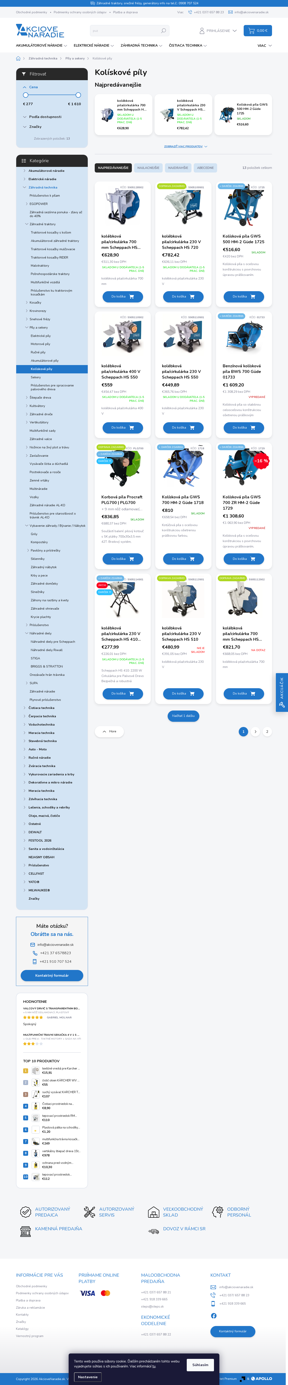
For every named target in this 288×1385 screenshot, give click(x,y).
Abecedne (205, 168)
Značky (34, 899)
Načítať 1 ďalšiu (183, 716)
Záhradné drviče (41, 414)
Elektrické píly (41, 336)
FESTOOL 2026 (40, 840)
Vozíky (34, 497)
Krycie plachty (41, 617)
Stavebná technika (43, 741)
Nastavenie (88, 1377)
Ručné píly (38, 352)
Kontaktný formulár (52, 975)
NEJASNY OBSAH (41, 857)
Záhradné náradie (42, 691)
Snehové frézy (40, 319)
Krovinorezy (38, 311)
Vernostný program (29, 1336)
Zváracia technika (42, 766)
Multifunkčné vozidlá (45, 282)
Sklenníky (38, 559)
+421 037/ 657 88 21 (156, 1292)
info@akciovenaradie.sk (236, 1287)
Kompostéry (39, 542)
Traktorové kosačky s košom (51, 232)
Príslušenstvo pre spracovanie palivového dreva (52, 387)
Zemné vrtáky (39, 480)
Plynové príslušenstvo (45, 700)
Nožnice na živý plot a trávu (49, 447)
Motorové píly (40, 344)
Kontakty (22, 1314)
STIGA (35, 658)
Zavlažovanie (39, 456)
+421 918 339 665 (154, 1299)
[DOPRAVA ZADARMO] (183, 207)
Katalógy (22, 1329)
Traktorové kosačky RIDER (49, 257)
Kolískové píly (41, 369)
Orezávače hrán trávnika (47, 675)
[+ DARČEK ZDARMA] (244, 207)
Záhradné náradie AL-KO (47, 505)
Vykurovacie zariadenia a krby (51, 774)
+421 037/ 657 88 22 (156, 1334)
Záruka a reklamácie (30, 1308)
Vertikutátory (39, 422)
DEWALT (35, 832)
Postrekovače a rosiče (45, 472)
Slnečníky (37, 592)
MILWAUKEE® (39, 890)
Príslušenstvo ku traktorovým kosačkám (51, 292)
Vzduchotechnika (42, 724)
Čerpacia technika (42, 716)
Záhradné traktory (43, 224)
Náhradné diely (41, 633)
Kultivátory (37, 406)
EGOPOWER (39, 204)
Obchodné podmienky (31, 12)
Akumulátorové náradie (46, 171)
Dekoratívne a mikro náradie (50, 782)
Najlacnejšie (148, 168)
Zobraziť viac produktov (183, 146)
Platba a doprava (125, 12)
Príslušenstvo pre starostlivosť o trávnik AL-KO (53, 515)
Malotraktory (40, 265)
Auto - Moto (38, 749)
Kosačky (35, 302)
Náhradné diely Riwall (47, 650)
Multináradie (38, 489)
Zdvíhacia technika (43, 799)
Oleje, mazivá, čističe (44, 816)
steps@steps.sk (152, 1306)
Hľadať (163, 30)
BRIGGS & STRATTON (47, 666)
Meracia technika (41, 733)
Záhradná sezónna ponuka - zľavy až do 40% (56, 214)
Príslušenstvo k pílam (45, 195)
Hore (112, 731)
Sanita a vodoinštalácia (46, 849)
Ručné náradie (40, 758)
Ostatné (35, 824)
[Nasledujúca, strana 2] (255, 731)
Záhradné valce (41, 439)
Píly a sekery (39, 327)
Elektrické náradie (42, 179)
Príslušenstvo (39, 625)
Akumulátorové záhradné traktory (55, 241)
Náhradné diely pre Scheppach (53, 642)
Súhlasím (200, 1364)
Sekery (36, 377)
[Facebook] (213, 1315)
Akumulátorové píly (44, 361)
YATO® (34, 882)
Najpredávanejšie (113, 168)
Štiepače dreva (40, 397)
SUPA (34, 683)
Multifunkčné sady (43, 431)
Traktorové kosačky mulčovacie (53, 249)
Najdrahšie (178, 168)
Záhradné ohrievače (45, 608)
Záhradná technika (43, 187)
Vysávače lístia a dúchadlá (49, 464)
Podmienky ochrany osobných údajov (80, 12)
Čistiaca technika (41, 708)
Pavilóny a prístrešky (45, 550)
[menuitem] (42, 45)
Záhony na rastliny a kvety (50, 600)
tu (153, 1366)
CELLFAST (36, 874)
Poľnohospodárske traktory (50, 274)
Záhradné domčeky (44, 583)
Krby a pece (39, 575)
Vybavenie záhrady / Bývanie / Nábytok (58, 526)
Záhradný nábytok (44, 567)
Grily (34, 534)
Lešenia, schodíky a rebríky (49, 807)
